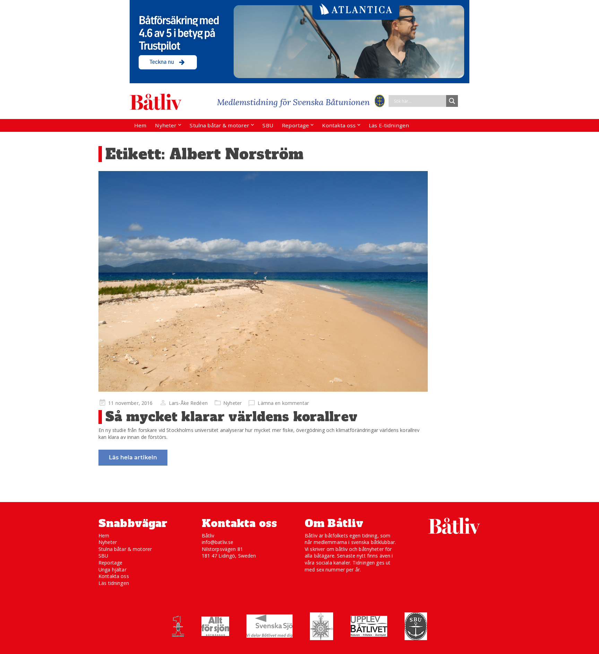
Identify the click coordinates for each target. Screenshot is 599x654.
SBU (267, 125)
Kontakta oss (339, 125)
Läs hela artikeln (133, 457)
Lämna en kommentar (283, 403)
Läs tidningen (113, 583)
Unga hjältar (112, 569)
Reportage (295, 125)
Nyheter (165, 125)
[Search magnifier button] (452, 101)
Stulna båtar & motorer (219, 125)
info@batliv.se (218, 542)
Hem (140, 125)
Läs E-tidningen (389, 125)
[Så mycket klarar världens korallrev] (263, 281)
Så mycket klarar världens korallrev (231, 416)
